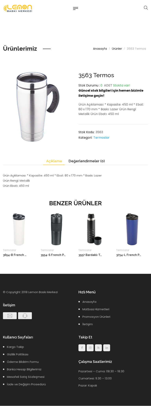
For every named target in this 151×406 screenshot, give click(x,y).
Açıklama (54, 161)
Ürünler (117, 48)
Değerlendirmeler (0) (87, 161)
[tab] (54, 161)
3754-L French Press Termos (128, 255)
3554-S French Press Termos (53, 255)
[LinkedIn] (106, 347)
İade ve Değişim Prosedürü (26, 384)
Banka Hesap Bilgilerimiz (24, 369)
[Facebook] (81, 347)
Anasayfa (100, 48)
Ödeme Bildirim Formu (23, 362)
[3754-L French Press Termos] (132, 229)
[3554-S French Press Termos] (57, 229)
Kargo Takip (15, 347)
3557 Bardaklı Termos (90, 255)
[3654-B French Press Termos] (19, 229)
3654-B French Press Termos (15, 255)
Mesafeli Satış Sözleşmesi (25, 377)
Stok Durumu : (89, 85)
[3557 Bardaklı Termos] (94, 229)
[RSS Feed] (98, 347)
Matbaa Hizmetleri (95, 309)
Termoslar (101, 137)
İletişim (87, 324)
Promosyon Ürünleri (96, 317)
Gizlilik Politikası (17, 354)
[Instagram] (90, 347)
